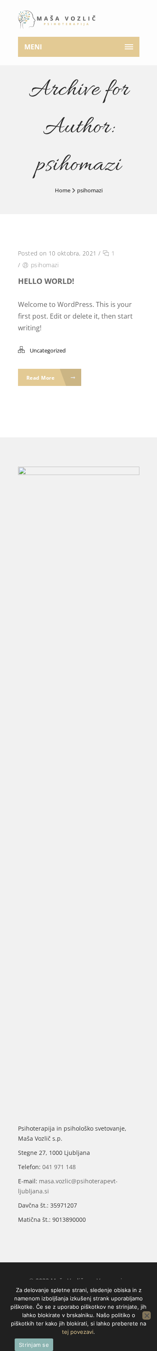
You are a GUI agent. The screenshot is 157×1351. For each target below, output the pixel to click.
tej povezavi (77, 1331)
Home (62, 190)
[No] (146, 1315)
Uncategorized (48, 350)
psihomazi (90, 190)
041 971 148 (59, 1167)
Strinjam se (34, 1344)
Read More (41, 377)
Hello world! (46, 281)
